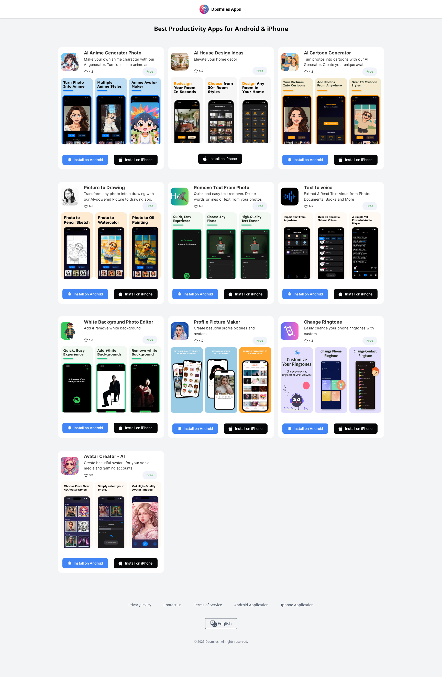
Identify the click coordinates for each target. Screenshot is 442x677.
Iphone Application (297, 604)
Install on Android (88, 159)
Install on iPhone (138, 159)
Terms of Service (208, 604)
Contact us (172, 604)
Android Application (251, 604)
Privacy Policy (139, 604)
